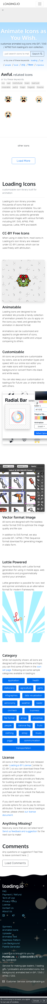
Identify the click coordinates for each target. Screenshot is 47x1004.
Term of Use (8, 898)
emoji (24, 733)
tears (27, 83)
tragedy (31, 87)
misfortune (17, 83)
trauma (40, 87)
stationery (9, 688)
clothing (9, 733)
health (36, 680)
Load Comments (15, 863)
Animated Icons (10, 930)
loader (39, 703)
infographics (11, 695)
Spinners (7, 926)
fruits (39, 725)
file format (9, 718)
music (38, 733)
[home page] (11, 4)
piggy (10, 740)
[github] (26, 918)
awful (15, 87)
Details (36, 1001)
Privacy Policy (9, 901)
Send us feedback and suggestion (19, 831)
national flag (24, 725)
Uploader (7, 933)
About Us (7, 911)
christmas (38, 718)
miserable (6, 87)
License (6, 904)
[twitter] (16, 918)
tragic (22, 87)
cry (3, 83)
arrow (24, 718)
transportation (23, 748)
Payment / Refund (11, 894)
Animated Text (9, 936)
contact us (8, 908)
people (8, 725)
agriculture (25, 688)
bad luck (35, 83)
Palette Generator (11, 946)
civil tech (12, 710)
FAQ (4, 891)
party (40, 688)
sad (8, 83)
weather (26, 703)
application (13, 680)
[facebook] (6, 918)
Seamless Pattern (11, 940)
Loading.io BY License (20, 765)
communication (32, 740)
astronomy (9, 703)
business (34, 710)
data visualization (33, 695)
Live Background (11, 943)
